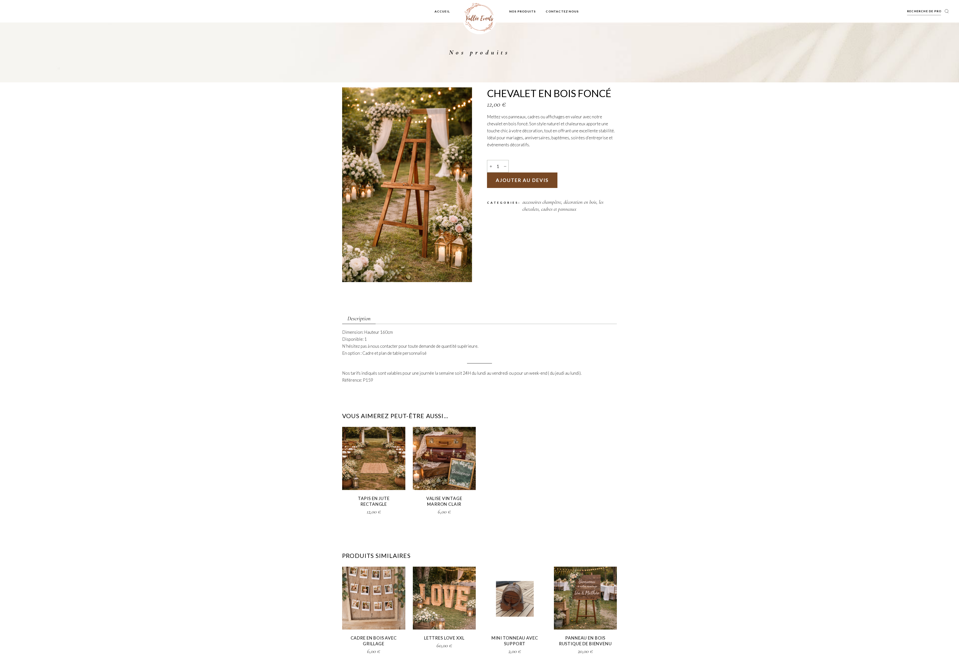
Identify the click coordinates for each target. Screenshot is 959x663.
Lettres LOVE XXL (444, 638)
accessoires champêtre (541, 202)
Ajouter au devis (522, 180)
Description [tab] (359, 318)
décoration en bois (580, 202)
